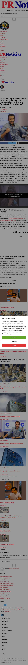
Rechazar (14, 345)
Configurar (14, 341)
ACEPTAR (14, 337)
